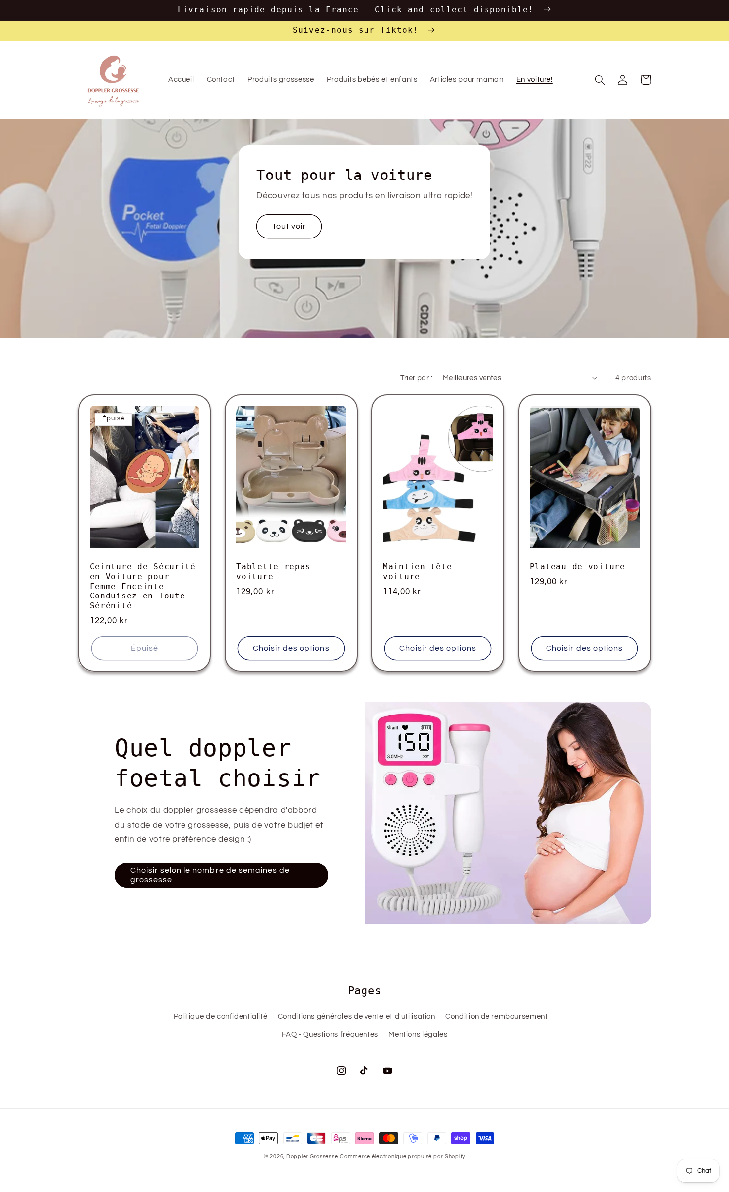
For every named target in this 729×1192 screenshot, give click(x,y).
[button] (600, 79)
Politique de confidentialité (221, 1016)
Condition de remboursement (496, 1016)
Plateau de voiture (577, 566)
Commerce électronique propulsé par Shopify (402, 1156)
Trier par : (416, 378)
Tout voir (289, 226)
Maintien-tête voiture (417, 571)
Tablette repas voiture (273, 571)
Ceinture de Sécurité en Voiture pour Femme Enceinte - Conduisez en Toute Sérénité (143, 586)
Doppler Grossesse (312, 1156)
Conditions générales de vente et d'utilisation (356, 1016)
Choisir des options (291, 648)
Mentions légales (417, 1034)
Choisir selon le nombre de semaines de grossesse (210, 875)
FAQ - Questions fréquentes (330, 1034)
